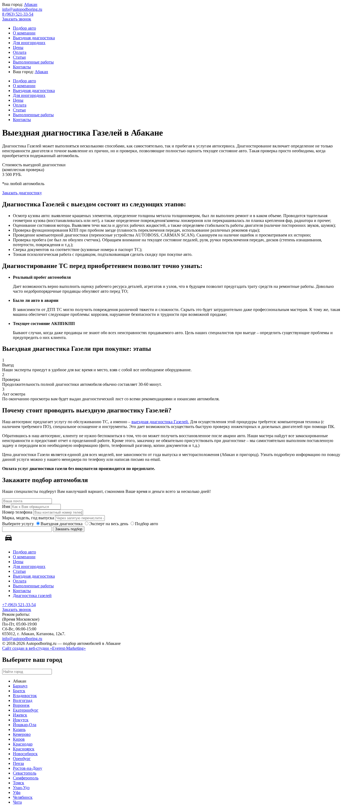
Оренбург (22, 758)
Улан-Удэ (21, 787)
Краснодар (23, 744)
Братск (19, 690)
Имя (6, 506)
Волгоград (22, 700)
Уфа (16, 792)
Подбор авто (24, 28)
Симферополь (25, 778)
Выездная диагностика (34, 38)
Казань (19, 729)
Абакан (30, 4)
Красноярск (23, 749)
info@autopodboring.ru (22, 9)
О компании (24, 33)
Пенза (18, 763)
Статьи (19, 57)
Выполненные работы (33, 62)
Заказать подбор (68, 529)
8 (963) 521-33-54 (17, 14)
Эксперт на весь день (108, 523)
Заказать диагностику (22, 192)
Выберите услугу (18, 523)
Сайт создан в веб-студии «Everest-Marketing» (44, 648)
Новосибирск (25, 753)
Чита (17, 802)
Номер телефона (17, 512)
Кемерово (22, 734)
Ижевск (20, 715)
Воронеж (21, 705)
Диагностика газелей (32, 595)
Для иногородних (29, 42)
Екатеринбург (25, 710)
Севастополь (24, 773)
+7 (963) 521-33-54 (19, 604)
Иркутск (20, 720)
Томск (18, 782)
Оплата (19, 52)
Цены (18, 47)
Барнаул (20, 686)
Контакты (22, 67)
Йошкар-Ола (24, 724)
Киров (19, 739)
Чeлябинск (23, 797)
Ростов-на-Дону (27, 768)
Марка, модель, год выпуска (28, 517)
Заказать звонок (16, 19)
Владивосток (25, 695)
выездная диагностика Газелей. (160, 421)
